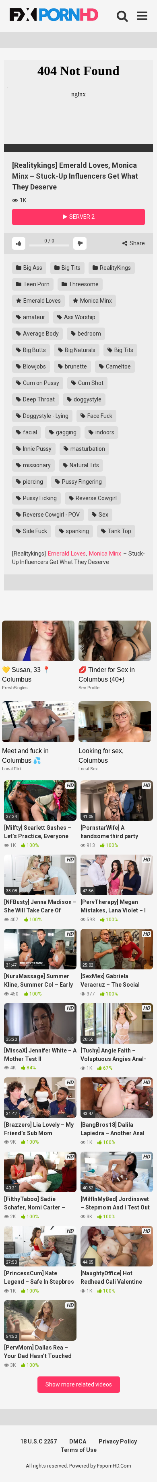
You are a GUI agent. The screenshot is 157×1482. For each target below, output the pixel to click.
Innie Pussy (37, 449)
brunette (75, 366)
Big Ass (32, 268)
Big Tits (70, 268)
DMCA (77, 1441)
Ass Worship (79, 317)
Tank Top (119, 531)
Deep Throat (38, 399)
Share (136, 243)
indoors (104, 432)
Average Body (40, 333)
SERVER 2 (81, 217)
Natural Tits (83, 465)
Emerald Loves (41, 300)
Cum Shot (90, 383)
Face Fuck (99, 416)
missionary (36, 465)
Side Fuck (34, 531)
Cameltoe (118, 366)
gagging (65, 432)
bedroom (88, 333)
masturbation (87, 449)
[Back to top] (142, 1466)
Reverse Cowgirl (95, 498)
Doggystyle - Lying (45, 416)
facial (29, 432)
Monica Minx (95, 300)
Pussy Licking (39, 498)
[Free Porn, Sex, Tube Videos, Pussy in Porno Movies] (64, 16)
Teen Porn (36, 284)
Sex (102, 514)
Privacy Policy (118, 1441)
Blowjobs (34, 366)
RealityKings (115, 268)
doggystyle (86, 399)
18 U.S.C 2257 (38, 1441)
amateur (33, 317)
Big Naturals (79, 350)
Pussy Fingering (81, 481)
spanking (77, 531)
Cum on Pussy (40, 383)
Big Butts (34, 350)
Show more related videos (78, 1384)
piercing (32, 481)
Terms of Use (78, 1450)
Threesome (83, 284)
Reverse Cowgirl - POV (51, 514)
